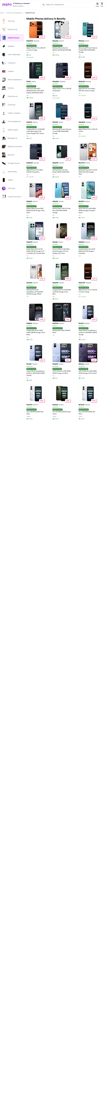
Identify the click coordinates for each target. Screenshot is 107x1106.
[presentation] (5, 13)
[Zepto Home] (7, 4)
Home (2, 13)
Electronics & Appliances (14, 13)
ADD (42, 37)
